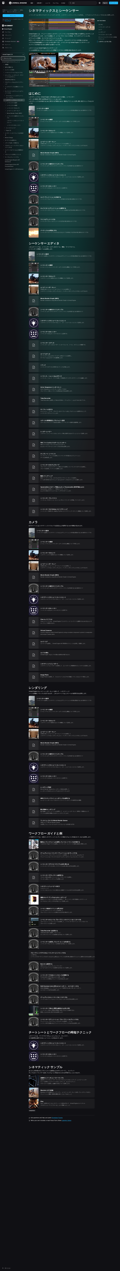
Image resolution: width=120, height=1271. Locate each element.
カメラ (100, 29)
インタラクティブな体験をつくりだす (14, 87)
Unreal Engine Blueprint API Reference (12, 160)
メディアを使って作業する (12, 143)
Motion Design (9, 137)
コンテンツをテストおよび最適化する (14, 150)
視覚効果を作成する (10, 79)
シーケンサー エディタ (104, 27)
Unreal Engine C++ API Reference (14, 169)
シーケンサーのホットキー (14, 125)
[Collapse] (3, 91)
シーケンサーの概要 (12, 105)
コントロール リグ (10, 128)
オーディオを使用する (10, 140)
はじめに (101, 24)
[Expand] (3, 64)
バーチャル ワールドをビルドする (13, 72)
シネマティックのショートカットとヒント (15, 121)
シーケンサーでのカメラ (13, 108)
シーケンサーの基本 (12, 102)
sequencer (32, 1110)
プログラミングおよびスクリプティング (14, 83)
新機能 (6, 64)
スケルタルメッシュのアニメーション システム (14, 96)
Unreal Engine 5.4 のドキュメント (11, 62)
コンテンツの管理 (9, 69)
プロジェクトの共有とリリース (13, 154)
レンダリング (102, 32)
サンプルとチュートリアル (12, 157)
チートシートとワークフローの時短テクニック (108, 38)
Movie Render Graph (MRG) (14, 113)
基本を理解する (9, 67)
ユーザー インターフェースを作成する (14, 134)
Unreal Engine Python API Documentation (12, 165)
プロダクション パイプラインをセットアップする (14, 146)
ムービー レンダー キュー (13, 110)
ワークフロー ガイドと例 (105, 34)
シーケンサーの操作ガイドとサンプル (15, 116)
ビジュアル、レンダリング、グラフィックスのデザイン (14, 76)
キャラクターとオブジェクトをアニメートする (14, 92)
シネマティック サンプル (105, 41)
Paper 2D (8, 130)
